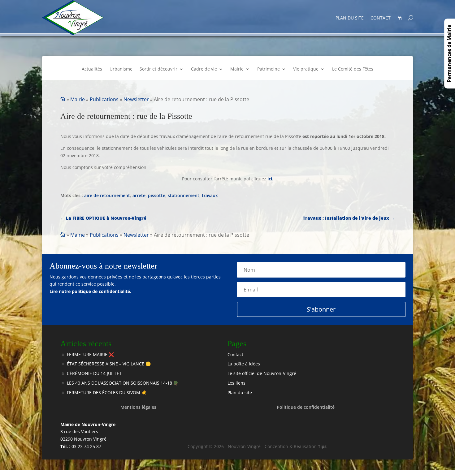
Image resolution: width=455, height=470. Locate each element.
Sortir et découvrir (158, 69)
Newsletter (136, 99)
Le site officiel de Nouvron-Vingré (262, 373)
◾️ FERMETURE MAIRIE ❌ (87, 354)
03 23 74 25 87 (86, 446)
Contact (380, 18)
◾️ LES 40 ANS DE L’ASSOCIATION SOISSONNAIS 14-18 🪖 (119, 383)
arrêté (138, 195)
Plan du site (350, 18)
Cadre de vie (204, 69)
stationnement (183, 195)
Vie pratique (305, 69)
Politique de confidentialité (306, 407)
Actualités (92, 69)
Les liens (236, 383)
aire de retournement (107, 195)
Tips (322, 446)
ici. (270, 179)
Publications (104, 99)
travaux (210, 195)
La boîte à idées (244, 364)
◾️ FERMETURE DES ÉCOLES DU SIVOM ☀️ (103, 392)
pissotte (156, 195)
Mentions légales (138, 407)
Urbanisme (121, 69)
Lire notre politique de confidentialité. (90, 291)
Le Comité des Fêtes (352, 69)
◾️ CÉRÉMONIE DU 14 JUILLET (91, 373)
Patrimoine (268, 69)
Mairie (237, 69)
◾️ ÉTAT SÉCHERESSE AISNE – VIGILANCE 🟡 (105, 364)
